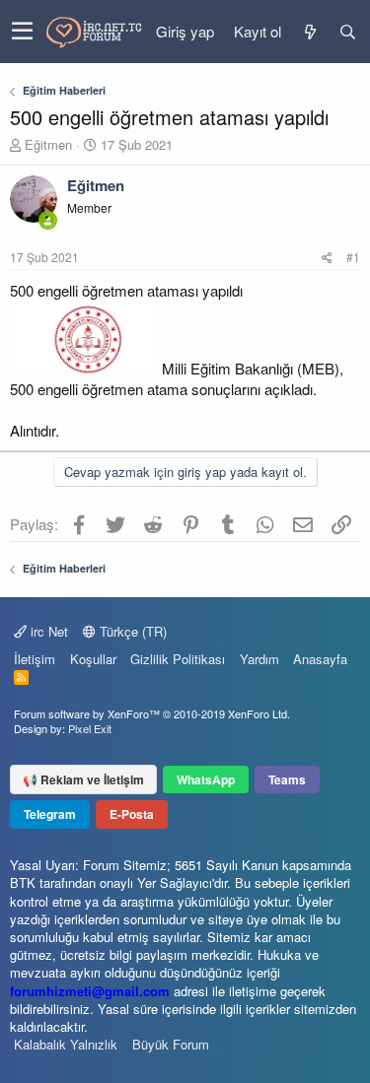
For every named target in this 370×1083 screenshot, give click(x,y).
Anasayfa (320, 658)
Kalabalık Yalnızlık (65, 1044)
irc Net (47, 631)
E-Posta (132, 814)
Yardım (259, 658)
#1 (353, 256)
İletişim (34, 658)
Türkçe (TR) (131, 631)
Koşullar (93, 658)
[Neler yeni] (310, 31)
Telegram (50, 814)
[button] (22, 31)
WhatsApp (206, 779)
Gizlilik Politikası (177, 658)
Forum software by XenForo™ (152, 713)
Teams (287, 779)
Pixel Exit (89, 728)
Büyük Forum (170, 1044)
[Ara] (347, 31)
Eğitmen (48, 144)
